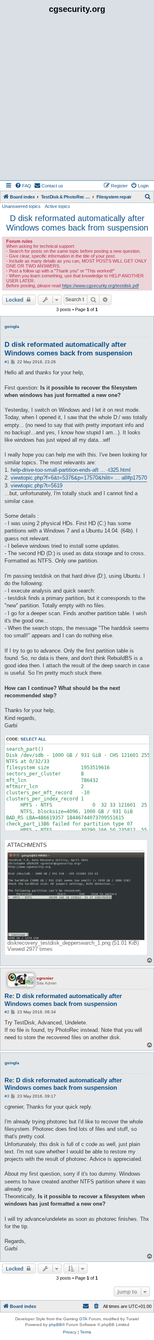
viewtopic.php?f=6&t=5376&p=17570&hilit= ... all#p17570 (79, 478)
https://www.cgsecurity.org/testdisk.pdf (100, 285)
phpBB (55, 1324)
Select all (33, 739)
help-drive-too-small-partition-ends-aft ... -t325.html (71, 470)
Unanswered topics (21, 206)
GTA (83, 1319)
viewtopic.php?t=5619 (36, 485)
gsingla (12, 326)
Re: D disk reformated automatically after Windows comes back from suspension (63, 999)
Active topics (57, 206)
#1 (7, 362)
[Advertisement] (77, 99)
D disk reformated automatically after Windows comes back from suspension (77, 223)
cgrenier (45, 978)
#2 (7, 1012)
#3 (7, 1096)
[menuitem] (23, 186)
